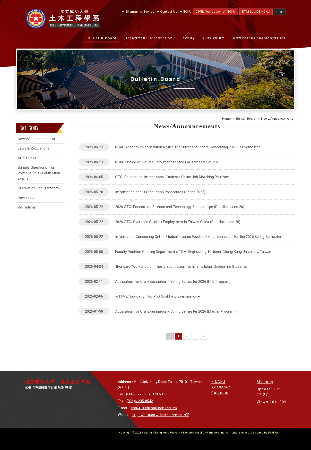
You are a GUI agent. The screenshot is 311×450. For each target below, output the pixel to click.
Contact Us (168, 11)
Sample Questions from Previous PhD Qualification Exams (39, 173)
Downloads (26, 197)
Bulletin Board (102, 38)
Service (148, 11)
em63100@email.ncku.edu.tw (154, 408)
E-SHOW (273, 432)
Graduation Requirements (38, 188)
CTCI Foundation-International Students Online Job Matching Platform (157, 177)
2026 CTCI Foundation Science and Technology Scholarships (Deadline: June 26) (164, 207)
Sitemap (131, 11)
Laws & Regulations (34, 148)
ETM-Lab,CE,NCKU (256, 11)
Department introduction (148, 38)
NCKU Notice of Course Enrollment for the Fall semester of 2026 (153, 162)
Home (226, 118)
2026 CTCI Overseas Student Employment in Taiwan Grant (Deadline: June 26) (162, 222)
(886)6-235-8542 (140, 401)
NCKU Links (27, 158)
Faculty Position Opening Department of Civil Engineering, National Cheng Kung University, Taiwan (178, 252)
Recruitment (28, 207)
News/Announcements (36, 139)
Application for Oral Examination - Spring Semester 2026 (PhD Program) (158, 281)
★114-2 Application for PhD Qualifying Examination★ (142, 296)
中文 (279, 11)
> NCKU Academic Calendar (221, 387)
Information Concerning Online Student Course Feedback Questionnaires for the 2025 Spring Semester (183, 236)
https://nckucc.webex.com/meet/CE (160, 415)
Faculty (188, 38)
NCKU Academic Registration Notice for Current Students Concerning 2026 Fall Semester (172, 147)
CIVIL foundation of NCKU (215, 11)
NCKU (186, 11)
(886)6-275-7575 (139, 394)
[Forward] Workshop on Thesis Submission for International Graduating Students (166, 266)
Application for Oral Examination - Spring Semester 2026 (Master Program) (160, 311)
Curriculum (214, 38)
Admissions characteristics (259, 38)
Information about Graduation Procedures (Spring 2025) (145, 192)
